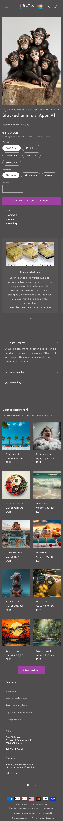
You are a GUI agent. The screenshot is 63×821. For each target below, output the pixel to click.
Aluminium (30, 175)
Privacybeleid (48, 808)
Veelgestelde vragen (17, 698)
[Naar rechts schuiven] (38, 318)
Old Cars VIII (42, 602)
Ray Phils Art (30, 804)
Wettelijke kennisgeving (43, 818)
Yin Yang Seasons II (14, 503)
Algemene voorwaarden (19, 712)
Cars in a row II (13, 454)
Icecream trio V (43, 553)
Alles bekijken (31, 670)
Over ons (11, 691)
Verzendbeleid (14, 719)
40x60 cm (12, 155)
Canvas (49, 175)
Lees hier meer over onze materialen (29, 307)
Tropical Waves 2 (43, 503)
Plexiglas (11, 175)
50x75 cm (31, 155)
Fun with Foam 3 (43, 454)
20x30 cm (11, 148)
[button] (6, 6)
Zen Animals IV (12, 602)
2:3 (10, 210)
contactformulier (26, 768)
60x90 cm (12, 162)
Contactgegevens (20, 818)
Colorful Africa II (13, 651)
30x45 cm (31, 148)
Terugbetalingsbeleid (17, 705)
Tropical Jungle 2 (43, 651)
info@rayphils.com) (24, 765)
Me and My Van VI (14, 553)
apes (11, 219)
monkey (13, 223)
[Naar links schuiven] (25, 318)
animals (12, 214)
